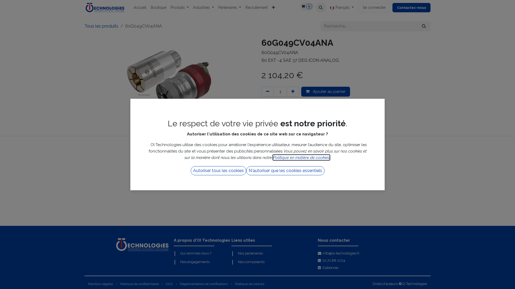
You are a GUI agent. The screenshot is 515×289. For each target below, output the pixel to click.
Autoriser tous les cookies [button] (218, 170)
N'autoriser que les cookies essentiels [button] (285, 170)
